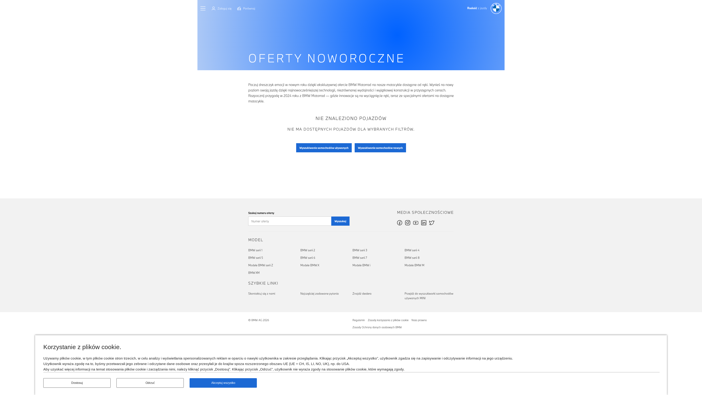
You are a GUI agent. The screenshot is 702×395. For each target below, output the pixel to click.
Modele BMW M (414, 265)
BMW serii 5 (255, 257)
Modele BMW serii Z (260, 265)
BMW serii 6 (307, 257)
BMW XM (254, 272)
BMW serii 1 (255, 250)
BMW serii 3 (359, 250)
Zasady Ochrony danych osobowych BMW (377, 327)
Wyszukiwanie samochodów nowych (380, 148)
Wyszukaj (340, 221)
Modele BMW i (361, 265)
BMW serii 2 (307, 250)
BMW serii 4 (412, 250)
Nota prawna (419, 320)
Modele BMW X (309, 265)
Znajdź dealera (361, 293)
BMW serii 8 (412, 257)
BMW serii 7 (359, 257)
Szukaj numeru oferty (261, 213)
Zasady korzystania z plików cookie (388, 320)
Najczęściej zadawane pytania (319, 293)
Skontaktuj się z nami (261, 293)
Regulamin (358, 320)
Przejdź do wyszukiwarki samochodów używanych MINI (429, 296)
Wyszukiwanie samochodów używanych (323, 148)
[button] (203, 8)
